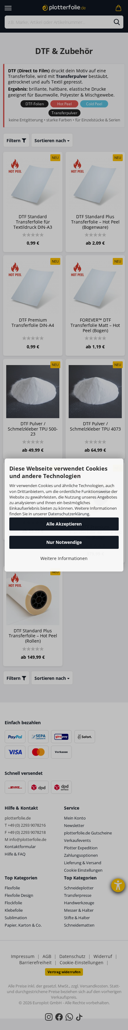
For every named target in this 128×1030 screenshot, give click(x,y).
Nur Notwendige (64, 542)
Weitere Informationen (64, 558)
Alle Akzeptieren (64, 524)
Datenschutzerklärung (68, 514)
